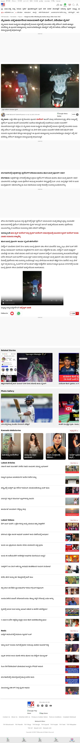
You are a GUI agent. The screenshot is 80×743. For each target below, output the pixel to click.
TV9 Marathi (19, 724)
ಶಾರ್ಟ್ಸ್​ (35, 12)
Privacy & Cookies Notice (40, 717)
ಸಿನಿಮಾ (19, 9)
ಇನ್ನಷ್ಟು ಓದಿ (73, 431)
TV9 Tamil (62, 724)
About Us (14, 717)
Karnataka (13, 17)
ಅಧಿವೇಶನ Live (9, 12)
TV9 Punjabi (54, 724)
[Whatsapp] (64, 5)
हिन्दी (8, 1)
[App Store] (45, 714)
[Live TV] (69, 5)
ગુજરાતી (25, 1)
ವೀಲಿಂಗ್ (39, 119)
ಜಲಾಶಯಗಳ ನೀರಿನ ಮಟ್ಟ (58, 12)
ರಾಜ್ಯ (13, 9)
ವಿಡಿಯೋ (19, 12)
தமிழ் (41, 1)
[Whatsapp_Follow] (18, 313)
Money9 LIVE (47, 728)
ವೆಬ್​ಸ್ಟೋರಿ (71, 12)
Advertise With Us (24, 717)
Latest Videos (7, 520)
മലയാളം (47, 1)
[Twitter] (42, 706)
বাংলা (31, 1)
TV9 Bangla (36, 724)
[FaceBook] (38, 706)
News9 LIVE (38, 728)
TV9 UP (30, 728)
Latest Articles (8, 463)
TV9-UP (58, 1)
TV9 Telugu (27, 724)
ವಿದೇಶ (49, 9)
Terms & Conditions (55, 717)
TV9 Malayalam (71, 724)
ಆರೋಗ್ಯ (63, 9)
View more (73, 463)
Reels (3, 631)
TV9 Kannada (5, 17)
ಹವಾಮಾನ (27, 12)
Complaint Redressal (69, 717)
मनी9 (53, 1)
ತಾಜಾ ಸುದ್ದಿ (7, 9)
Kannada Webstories (11, 430)
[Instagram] (46, 706)
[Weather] (57, 5)
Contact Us (6, 717)
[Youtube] (12, 313)
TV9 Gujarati (45, 724)
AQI (61, 5)
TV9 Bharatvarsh (8, 724)
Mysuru (20, 17)
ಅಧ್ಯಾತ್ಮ (74, 9)
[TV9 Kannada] (3, 5)
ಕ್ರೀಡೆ (40, 9)
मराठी (20, 1)
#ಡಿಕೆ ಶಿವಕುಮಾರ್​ (44, 12)
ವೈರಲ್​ (69, 9)
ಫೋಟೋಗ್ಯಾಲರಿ (32, 9)
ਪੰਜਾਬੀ (36, 1)
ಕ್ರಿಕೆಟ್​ (24, 9)
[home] (2, 9)
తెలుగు (14, 1)
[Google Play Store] (33, 712)
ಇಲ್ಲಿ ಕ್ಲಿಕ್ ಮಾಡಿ (25, 307)
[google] (63, 115)
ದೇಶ (44, 9)
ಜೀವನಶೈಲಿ (56, 9)
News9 (3, 1)
